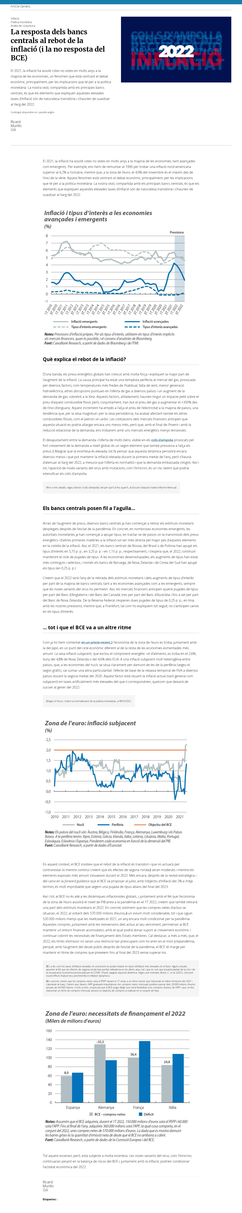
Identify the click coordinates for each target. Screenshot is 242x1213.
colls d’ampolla (162, 440)
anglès (50, 112)
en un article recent (95, 642)
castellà (42, 112)
